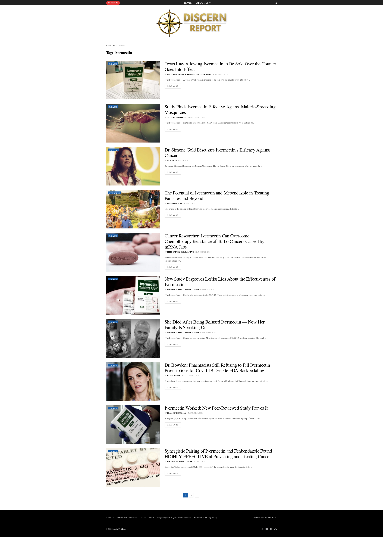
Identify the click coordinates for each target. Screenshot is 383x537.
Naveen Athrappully (177, 117)
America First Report (119, 529)
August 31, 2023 (196, 413)
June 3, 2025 (185, 160)
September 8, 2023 (191, 375)
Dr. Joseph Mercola (176, 413)
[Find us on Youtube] (267, 529)
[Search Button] (276, 3)
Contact (143, 517)
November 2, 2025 (197, 117)
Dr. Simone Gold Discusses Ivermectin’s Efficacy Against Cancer (217, 152)
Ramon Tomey (173, 375)
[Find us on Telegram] (271, 529)
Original (113, 150)
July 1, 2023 (200, 461)
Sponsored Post (174, 203)
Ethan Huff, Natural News (179, 461)
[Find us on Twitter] (262, 529)
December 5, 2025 (221, 74)
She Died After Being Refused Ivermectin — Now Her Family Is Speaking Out (215, 324)
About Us (202, 2)
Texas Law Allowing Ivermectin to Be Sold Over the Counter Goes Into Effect (220, 66)
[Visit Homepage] (191, 22)
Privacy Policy (211, 517)
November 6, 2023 (209, 332)
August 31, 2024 (204, 252)
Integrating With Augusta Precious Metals (174, 517)
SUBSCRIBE (113, 3)
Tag (114, 45)
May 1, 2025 (190, 203)
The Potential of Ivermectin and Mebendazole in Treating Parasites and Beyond (217, 195)
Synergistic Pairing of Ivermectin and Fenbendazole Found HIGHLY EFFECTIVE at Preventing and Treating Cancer (218, 453)
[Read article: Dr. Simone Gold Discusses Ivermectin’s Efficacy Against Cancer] (133, 166)
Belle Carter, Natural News (180, 252)
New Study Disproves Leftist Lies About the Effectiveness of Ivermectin (220, 281)
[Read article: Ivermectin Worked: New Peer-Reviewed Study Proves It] (133, 424)
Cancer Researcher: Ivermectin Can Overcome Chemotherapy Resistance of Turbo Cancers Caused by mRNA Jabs (214, 241)
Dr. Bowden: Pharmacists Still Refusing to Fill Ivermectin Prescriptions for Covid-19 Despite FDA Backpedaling (217, 368)
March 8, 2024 (208, 289)
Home (188, 2)
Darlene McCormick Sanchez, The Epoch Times (189, 74)
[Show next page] (197, 495)
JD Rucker (172, 160)
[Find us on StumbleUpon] (275, 529)
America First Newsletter (127, 517)
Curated (113, 64)
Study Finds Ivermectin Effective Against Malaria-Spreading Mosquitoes (220, 109)
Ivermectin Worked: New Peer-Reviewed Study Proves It (216, 408)
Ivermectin (121, 45)
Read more (174, 86)
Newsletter (198, 517)
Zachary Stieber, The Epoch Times (183, 289)
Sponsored (114, 193)
